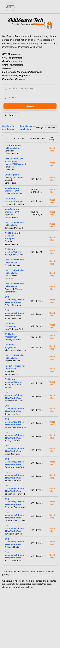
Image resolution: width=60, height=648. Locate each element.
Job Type (9, 115)
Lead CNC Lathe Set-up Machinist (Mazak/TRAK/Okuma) (15, 161)
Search (30, 106)
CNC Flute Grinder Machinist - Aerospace (13, 236)
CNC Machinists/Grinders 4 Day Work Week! (14, 299)
